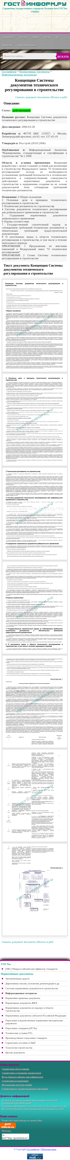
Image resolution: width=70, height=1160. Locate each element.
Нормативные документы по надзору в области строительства (29, 1009)
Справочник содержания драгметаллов (21, 1073)
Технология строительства (18, 1047)
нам (15, 1106)
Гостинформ (9, 71)
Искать (63, 56)
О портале (8, 37)
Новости (7, 45)
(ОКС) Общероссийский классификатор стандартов (31, 969)
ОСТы (48, 37)
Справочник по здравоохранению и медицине (25, 1088)
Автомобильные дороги (17, 978)
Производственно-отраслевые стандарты (26, 1038)
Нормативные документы (34, 71)
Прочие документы (15, 1052)
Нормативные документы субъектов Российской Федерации (35, 1015)
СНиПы (36, 37)
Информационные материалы (19, 74)
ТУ (57, 37)
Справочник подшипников (15, 1081)
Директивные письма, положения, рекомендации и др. (32, 983)
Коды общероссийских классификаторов (22, 1077)
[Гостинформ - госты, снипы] (35, 5)
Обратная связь (27, 45)
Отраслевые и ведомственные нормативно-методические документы (34, 1022)
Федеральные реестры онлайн (17, 1085)
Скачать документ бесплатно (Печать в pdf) (41, 97)
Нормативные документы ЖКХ (21, 1003)
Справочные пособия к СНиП (20, 1042)
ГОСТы (23, 37)
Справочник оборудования (15, 1069)
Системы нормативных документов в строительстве (31, 988)
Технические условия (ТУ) (18, 1033)
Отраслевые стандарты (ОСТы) (21, 1028)
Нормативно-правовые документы (22, 998)
